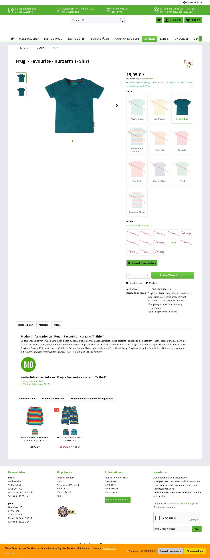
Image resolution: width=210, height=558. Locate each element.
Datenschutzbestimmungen (181, 503)
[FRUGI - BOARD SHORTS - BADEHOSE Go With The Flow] (74, 432)
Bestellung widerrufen (117, 499)
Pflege (57, 324)
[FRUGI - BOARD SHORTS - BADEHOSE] (70, 416)
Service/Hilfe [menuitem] (193, 2)
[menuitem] (97, 20)
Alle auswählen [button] (195, 551)
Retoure (61, 488)
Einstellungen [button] (148, 551)
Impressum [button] (11, 553)
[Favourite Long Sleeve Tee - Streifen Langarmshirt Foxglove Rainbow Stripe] (35, 432)
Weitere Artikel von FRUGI (36, 384)
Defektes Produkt (65, 477)
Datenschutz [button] (109, 548)
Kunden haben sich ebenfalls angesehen (92, 398)
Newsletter (110, 481)
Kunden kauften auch (53, 398)
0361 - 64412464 (188, 8)
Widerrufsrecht (64, 492)
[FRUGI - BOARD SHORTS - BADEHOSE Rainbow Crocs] (66, 432)
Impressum (111, 492)
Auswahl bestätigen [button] (170, 551)
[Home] (12, 39)
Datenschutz (111, 488)
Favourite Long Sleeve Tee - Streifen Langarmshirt (35, 439)
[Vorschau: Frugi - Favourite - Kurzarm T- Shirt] (21, 77)
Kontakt (60, 481)
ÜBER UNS (110, 485)
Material (43, 324)
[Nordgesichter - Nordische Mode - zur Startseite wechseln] (38, 25)
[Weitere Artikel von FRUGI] (188, 64)
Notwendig (134, 551)
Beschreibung (25, 324)
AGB (59, 495)
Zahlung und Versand (68, 485)
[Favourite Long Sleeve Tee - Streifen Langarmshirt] (35, 416)
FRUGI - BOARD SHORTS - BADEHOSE (70, 439)
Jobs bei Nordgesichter (117, 477)
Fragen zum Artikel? (33, 381)
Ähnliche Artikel (26, 398)
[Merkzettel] (159, 20)
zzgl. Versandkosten (144, 78)
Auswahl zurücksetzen (144, 262)
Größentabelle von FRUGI (139, 225)
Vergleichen (135, 283)
